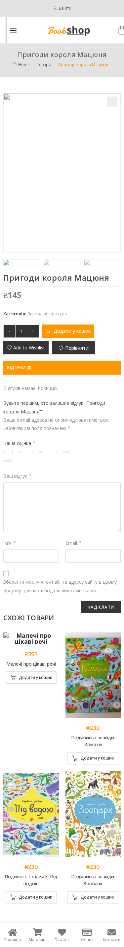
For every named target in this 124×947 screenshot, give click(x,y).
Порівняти (77, 348)
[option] (21, 262)
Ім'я (9, 543)
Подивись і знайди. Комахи (93, 741)
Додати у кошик (72, 331)
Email (73, 543)
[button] (26, 347)
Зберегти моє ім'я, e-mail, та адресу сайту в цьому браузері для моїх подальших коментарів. (60, 586)
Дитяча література (47, 314)
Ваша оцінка (19, 443)
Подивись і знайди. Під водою (31, 880)
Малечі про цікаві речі (31, 664)
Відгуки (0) (19, 367)
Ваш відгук (17, 476)
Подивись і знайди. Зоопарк (93, 880)
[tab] (62, 368)
